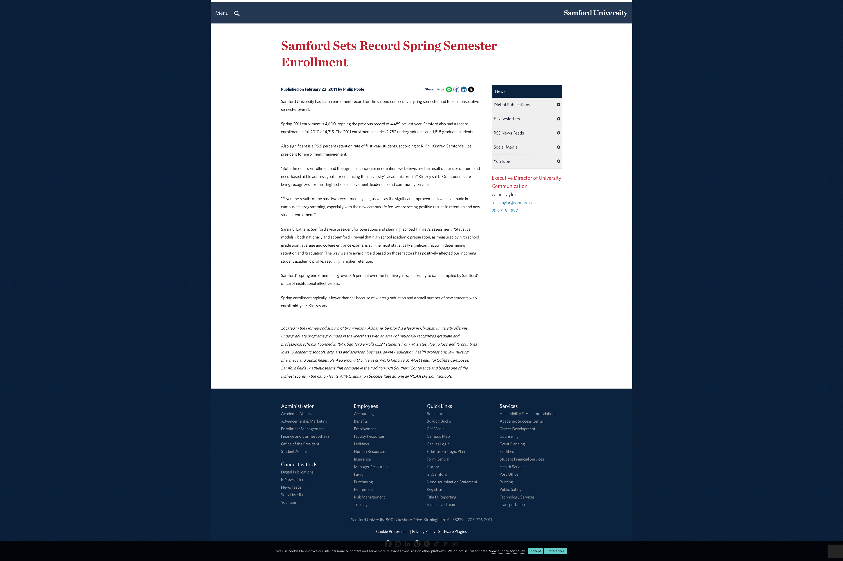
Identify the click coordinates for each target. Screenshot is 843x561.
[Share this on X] (471, 90)
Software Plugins (452, 531)
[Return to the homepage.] (596, 16)
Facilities (507, 451)
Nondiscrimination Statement (452, 481)
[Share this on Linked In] (464, 90)
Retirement (363, 489)
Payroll (359, 474)
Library (433, 466)
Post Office (509, 474)
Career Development (517, 428)
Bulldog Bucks (439, 421)
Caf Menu (435, 428)
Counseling (509, 436)
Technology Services (517, 497)
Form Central (438, 459)
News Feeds (291, 487)
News (500, 91)
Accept (535, 551)
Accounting (364, 413)
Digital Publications (512, 104)
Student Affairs (294, 451)
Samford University (368, 519)
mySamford (437, 474)
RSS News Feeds (509, 133)
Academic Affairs (296, 413)
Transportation (512, 504)
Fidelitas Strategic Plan (446, 451)
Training (361, 504)
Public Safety (511, 489)
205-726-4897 (505, 210)
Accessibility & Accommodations (528, 413)
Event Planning (512, 443)
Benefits (361, 421)
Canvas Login (438, 443)
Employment (365, 428)
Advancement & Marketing (304, 421)
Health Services (513, 466)
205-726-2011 (480, 519)
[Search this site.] (237, 12)
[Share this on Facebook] (456, 90)
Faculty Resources (369, 436)
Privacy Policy (423, 531)
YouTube (502, 161)
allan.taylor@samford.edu (514, 202)
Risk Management (369, 497)
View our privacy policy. (507, 551)
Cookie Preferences (392, 531)
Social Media (506, 147)
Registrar (434, 489)
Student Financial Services (522, 459)
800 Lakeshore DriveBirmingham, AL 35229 (425, 519)
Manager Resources (371, 466)
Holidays (361, 443)
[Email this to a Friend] (449, 90)
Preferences (555, 551)
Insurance (362, 459)
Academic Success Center (522, 421)
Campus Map (438, 436)
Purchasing (363, 481)
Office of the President (300, 443)
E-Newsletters (507, 118)
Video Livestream (441, 504)
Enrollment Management (302, 428)
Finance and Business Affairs (305, 436)
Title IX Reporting (441, 497)
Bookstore (435, 413)
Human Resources (369, 451)
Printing (506, 481)
